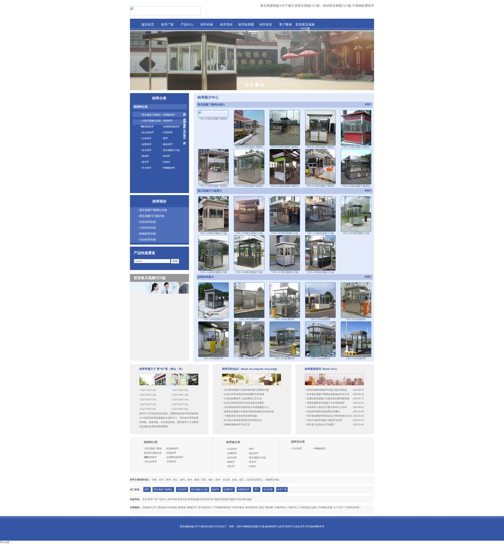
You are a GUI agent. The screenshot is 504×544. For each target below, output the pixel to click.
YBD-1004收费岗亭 (213, 358)
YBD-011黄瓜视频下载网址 (320, 147)
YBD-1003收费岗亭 (249, 358)
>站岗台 (166, 162)
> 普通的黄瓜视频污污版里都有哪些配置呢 (327, 398)
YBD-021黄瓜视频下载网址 (249, 186)
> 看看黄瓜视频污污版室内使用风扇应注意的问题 (248, 411)
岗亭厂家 (167, 24)
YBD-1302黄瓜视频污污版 (249, 272)
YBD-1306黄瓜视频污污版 (320, 233)
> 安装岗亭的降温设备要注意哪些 (322, 411)
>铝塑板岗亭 (168, 114)
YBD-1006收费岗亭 (285, 319)
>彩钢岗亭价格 (147, 233)
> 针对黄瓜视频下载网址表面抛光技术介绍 (327, 394)
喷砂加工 (293, 507)
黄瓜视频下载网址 (163, 489)
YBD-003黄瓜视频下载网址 (249, 147)
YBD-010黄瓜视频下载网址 (356, 186)
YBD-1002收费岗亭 (285, 358)
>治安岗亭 (146, 138)
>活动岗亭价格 (147, 239)
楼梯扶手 (192, 507)
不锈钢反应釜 (325, 507)
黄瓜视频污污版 (199, 489)
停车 (256, 489)
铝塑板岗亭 (243, 489)
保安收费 (268, 489)
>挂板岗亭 (167, 120)
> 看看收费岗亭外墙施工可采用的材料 (325, 403)
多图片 (368, 104)
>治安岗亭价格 (147, 221)
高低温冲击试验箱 (167, 507)
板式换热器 (251, 507)
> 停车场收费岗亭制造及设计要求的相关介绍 (328, 415)
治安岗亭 (181, 489)
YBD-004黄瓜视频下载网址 (213, 118)
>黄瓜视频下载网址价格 (152, 210)
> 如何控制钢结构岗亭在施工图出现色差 (326, 390)
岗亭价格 (206, 24)
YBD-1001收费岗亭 (320, 358)
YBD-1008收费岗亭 (213, 319)
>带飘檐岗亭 (168, 168)
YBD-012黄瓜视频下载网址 (320, 186)
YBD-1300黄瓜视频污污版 (320, 272)
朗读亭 (215, 489)
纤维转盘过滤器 (308, 507)
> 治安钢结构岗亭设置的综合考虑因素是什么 (245, 407)
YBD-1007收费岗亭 (249, 319)
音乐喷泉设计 (205, 507)
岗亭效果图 (246, 24)
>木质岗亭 (167, 132)
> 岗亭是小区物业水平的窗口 (320, 424)
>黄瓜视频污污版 (171, 150)
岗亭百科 (226, 24)
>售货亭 (166, 156)
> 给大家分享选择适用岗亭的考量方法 (242, 420)
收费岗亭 (228, 489)
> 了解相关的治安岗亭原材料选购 (239, 415)
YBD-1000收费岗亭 (356, 358)
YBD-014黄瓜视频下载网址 (285, 186)
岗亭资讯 (265, 24)
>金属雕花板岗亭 (171, 126)
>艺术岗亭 (146, 168)
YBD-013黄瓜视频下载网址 (356, 147)
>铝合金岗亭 (147, 132)
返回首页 (147, 24)
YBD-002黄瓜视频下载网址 (285, 147)
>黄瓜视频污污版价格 (151, 216)
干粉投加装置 (352, 507)
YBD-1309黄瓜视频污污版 (213, 233)
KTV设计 (339, 507)
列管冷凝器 (238, 507)
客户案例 (285, 24)
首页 (144, 499)
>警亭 (165, 138)
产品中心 (187, 24)
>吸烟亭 (145, 156)
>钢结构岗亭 (147, 126)
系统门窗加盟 (266, 507)
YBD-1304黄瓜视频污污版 (213, 272)
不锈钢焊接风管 (222, 507)
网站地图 (247, 499)
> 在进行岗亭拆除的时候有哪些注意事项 (243, 394)
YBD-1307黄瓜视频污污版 (284, 233)
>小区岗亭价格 (147, 227)
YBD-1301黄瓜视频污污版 (284, 272)
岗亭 (146, 489)
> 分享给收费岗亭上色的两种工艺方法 (242, 398)
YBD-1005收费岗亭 (320, 319)
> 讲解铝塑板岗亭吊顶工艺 (236, 424)
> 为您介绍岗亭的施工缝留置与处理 (323, 420)
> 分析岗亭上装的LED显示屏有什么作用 (326, 407)
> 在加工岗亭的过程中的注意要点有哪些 (243, 403)
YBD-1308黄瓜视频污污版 (249, 233)
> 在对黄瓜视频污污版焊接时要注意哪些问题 (245, 390)
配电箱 (182, 507)
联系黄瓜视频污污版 (231, 499)
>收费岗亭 (146, 144)
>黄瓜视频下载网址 (151, 114)
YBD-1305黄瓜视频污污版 (356, 233)
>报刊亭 (145, 162)
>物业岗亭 (167, 144)
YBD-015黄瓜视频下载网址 (213, 186)
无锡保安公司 (149, 507)
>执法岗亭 (146, 150)
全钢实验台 (280, 507)
